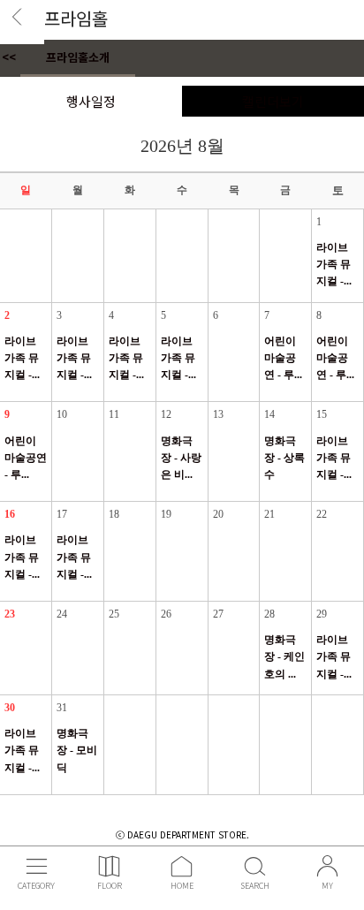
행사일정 (91, 101)
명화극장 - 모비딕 (77, 750)
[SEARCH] (255, 864)
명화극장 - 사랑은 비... (181, 458)
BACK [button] (22, 22)
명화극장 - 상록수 (284, 458)
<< (9, 57)
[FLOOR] (109, 864)
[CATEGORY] (37, 864)
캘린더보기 (273, 101)
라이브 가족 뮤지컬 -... (334, 264)
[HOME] (181, 864)
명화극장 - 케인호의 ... (284, 656)
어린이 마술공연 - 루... (283, 358)
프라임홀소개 (78, 57)
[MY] (327, 864)
